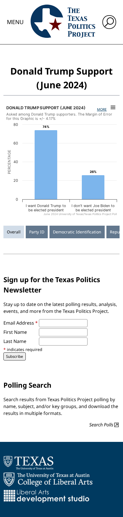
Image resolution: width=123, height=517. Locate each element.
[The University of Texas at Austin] (28, 463)
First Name (15, 332)
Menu (15, 22)
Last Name (14, 341)
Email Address (20, 323)
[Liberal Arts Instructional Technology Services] (46, 496)
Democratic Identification (77, 232)
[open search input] (109, 22)
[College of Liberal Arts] (47, 479)
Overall (14, 232)
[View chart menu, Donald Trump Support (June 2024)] (113, 108)
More (102, 109)
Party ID (36, 232)
